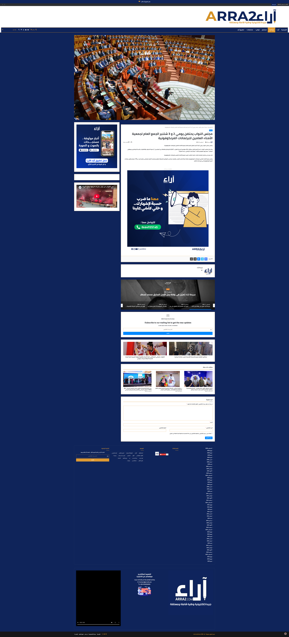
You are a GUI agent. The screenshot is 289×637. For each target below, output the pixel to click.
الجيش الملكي (121, 453)
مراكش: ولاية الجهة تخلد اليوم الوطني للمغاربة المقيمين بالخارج (168, 294)
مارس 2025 (209, 486)
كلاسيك (119, 458)
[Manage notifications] (285, 633)
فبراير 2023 (209, 541)
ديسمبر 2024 (209, 493)
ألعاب (136, 453)
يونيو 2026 (209, 453)
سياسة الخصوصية (92, 634)
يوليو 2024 (209, 505)
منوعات (128, 460)
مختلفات (250, 30)
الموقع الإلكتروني (162, 428)
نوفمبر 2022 (209, 547)
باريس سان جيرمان (121, 455)
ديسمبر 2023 (209, 520)
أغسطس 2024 (208, 502)
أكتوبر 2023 (209, 525)
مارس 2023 (209, 538)
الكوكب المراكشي (139, 455)
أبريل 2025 (209, 484)
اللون (133, 455)
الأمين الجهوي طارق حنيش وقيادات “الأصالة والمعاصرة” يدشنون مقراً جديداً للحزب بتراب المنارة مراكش (250, 4)
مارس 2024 (209, 514)
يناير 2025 (209, 491)
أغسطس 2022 (208, 554)
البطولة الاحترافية (129, 453)
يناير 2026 (209, 464)
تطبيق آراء (240, 30)
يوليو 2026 (209, 450)
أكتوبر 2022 (209, 550)
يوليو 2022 (209, 556)
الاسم (211, 422)
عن (129, 458)
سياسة (272, 30)
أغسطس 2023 (208, 529)
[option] (168, 295)
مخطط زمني (134, 460)
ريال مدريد (141, 458)
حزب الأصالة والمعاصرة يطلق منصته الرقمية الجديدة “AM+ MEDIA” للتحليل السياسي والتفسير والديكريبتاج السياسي (137, 389)
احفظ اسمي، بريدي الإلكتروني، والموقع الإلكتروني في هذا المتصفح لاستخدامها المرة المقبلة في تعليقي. (190, 433)
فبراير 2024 (209, 516)
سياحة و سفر (167, 287)
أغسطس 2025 (208, 475)
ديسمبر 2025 (209, 466)
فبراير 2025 (209, 489)
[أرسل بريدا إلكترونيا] (205, 142)
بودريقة (115, 455)
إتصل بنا (76, 634)
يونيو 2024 (209, 507)
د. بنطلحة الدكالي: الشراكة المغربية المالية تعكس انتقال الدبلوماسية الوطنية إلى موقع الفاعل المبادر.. (168, 389)
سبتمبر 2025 (209, 473)
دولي (258, 30)
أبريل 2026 (209, 457)
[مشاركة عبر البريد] (195, 258)
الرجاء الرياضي (114, 453)
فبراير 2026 (209, 462)
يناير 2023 (209, 543)
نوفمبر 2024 (209, 496)
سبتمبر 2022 (209, 552)
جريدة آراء (208, 142)
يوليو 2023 (209, 532)
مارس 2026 (209, 459)
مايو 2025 (209, 482)
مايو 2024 (209, 509)
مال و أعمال (141, 460)
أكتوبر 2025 (209, 471)
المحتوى (128, 455)
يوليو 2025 (209, 477)
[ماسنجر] (198, 258)
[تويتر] (202, 258)
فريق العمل (125, 458)
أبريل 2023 (209, 536)
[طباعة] (191, 258)
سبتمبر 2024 (209, 500)
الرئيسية (284, 30)
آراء (278, 30)
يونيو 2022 (209, 559)
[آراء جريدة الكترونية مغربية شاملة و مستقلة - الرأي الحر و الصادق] (241, 16)
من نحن (86, 634)
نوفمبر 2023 (209, 523)
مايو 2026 (209, 455)
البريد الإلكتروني (209, 428)
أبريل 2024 (209, 511)
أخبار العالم (141, 453)
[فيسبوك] (205, 258)
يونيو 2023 (209, 534)
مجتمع (264, 30)
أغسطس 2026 (208, 448)
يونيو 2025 (209, 480)
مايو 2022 (209, 561)
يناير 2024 (209, 518)
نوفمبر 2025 (209, 468)
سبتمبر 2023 (209, 527)
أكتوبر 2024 (209, 498)
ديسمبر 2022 (209, 545)
